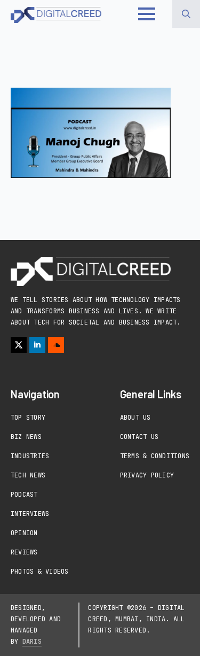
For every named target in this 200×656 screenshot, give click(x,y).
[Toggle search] (186, 14)
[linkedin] (37, 345)
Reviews (24, 552)
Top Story (28, 417)
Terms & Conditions (154, 456)
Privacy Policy (147, 475)
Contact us (139, 437)
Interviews (30, 514)
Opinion (24, 533)
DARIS (32, 641)
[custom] (56, 345)
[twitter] (19, 345)
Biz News (26, 437)
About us (135, 417)
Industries (30, 456)
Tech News (28, 475)
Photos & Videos (40, 571)
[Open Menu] (146, 13)
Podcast (24, 494)
